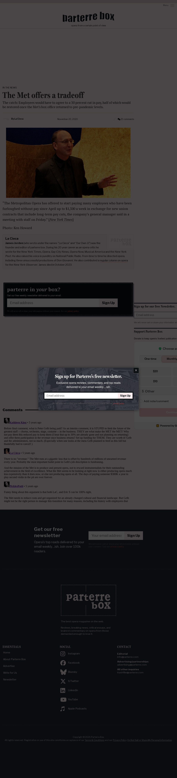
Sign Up (125, 395)
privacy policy (118, 403)
